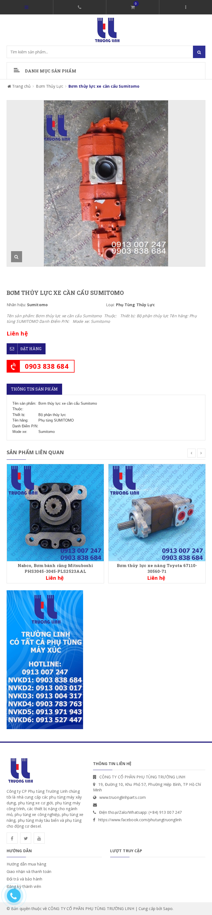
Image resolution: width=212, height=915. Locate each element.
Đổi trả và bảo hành (24, 879)
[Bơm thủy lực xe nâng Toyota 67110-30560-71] (156, 512)
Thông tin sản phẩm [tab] (34, 389)
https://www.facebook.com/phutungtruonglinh (140, 819)
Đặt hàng (30, 348)
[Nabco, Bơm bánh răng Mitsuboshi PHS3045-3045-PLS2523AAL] (55, 512)
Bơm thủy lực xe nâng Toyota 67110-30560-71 (157, 568)
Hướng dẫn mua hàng (26, 864)
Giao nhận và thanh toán (29, 871)
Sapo (167, 908)
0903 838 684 (46, 366)
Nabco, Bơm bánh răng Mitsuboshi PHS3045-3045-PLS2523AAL (55, 568)
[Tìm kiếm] (199, 52)
